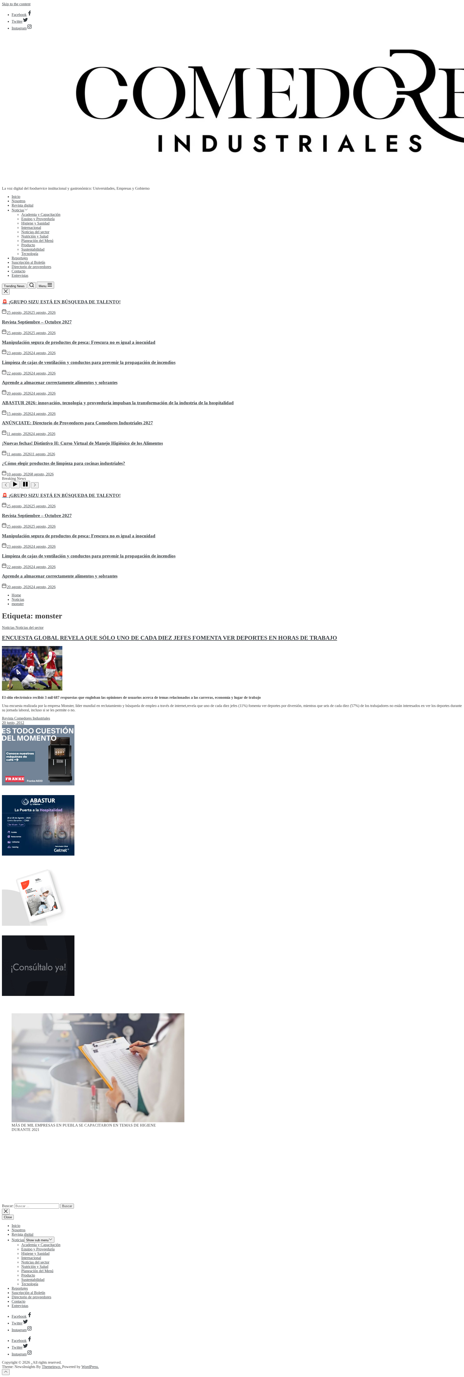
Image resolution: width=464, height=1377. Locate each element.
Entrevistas (20, 275)
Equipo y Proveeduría (38, 219)
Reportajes (20, 258)
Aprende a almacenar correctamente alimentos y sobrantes (59, 382)
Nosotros (18, 201)
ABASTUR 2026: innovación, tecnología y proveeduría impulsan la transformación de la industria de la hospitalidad (118, 402)
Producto (28, 245)
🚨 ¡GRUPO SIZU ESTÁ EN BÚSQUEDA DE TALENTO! (61, 301)
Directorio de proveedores (31, 267)
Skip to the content (16, 4)
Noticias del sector (35, 232)
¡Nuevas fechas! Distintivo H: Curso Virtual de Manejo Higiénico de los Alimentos (82, 443)
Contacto (18, 271)
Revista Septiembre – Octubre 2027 (37, 321)
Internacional (31, 228)
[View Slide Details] (98, 1121)
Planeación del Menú (37, 241)
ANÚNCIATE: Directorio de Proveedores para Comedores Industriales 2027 (77, 422)
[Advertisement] (232, 1170)
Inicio (16, 197)
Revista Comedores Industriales (26, 718)
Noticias (18, 210)
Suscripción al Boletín (28, 262)
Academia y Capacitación (40, 214)
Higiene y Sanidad (35, 223)
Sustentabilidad (32, 249)
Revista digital (22, 205)
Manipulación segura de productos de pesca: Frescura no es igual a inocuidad (78, 342)
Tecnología (29, 254)
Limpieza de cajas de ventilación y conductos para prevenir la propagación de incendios (88, 362)
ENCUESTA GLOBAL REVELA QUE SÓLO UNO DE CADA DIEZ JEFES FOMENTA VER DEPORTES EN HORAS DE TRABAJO (169, 638)
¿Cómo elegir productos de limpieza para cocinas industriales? (63, 463)
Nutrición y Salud (34, 236)
